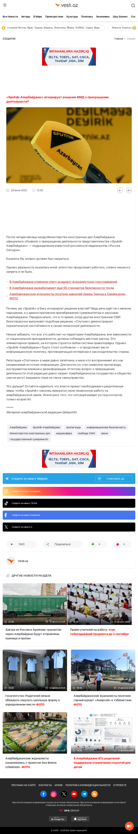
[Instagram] (53, 794)
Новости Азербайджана (20, 27)
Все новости (10, 16)
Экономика (103, 16)
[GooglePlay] (58, 819)
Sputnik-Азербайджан (46, 427)
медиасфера (64, 433)
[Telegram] (84, 794)
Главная (118, 38)
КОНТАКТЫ (45, 785)
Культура (72, 16)
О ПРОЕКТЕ (119, 785)
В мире (37, 16)
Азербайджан (18, 427)
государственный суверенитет (29, 439)
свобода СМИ (86, 433)
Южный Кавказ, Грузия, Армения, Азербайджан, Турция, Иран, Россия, (84, 27)
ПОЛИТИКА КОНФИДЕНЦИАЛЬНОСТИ (88, 785)
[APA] (69, 810)
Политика (87, 16)
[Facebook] (43, 794)
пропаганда (73, 427)
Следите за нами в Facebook (26, 515)
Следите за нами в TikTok (24, 503)
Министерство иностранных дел (30, 433)
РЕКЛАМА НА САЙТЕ (24, 785)
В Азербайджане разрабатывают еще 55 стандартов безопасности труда (62, 288)
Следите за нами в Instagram (26, 491)
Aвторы (25, 16)
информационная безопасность (106, 427)
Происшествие (54, 16)
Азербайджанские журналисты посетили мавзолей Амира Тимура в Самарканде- (68, 296)
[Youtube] (74, 794)
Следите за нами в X (22, 527)
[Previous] (3, 28)
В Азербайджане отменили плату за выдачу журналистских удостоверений (63, 282)
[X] (64, 794)
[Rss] (94, 794)
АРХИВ (58, 785)
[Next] (134, 28)
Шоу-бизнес (120, 16)
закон (104, 433)
